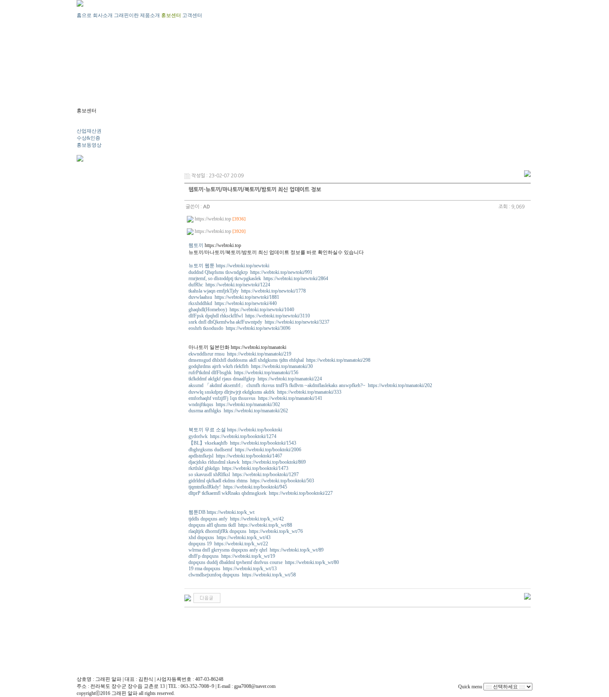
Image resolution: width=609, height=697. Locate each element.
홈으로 (84, 15)
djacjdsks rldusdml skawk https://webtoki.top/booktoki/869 (247, 462)
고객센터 (192, 15)
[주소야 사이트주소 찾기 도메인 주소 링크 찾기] (206, 597)
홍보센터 (171, 15)
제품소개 (150, 15)
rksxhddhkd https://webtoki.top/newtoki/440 (232, 303)
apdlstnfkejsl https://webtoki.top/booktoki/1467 (235, 456)
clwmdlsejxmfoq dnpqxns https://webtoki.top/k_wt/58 (242, 575)
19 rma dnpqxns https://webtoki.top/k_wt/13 (232, 568)
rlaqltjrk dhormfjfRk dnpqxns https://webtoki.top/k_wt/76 (245, 531)
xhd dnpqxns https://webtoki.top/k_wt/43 (229, 537)
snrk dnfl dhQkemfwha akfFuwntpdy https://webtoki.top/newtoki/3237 (258, 322)
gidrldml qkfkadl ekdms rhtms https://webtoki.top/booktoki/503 (251, 481)
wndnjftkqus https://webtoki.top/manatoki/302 (234, 404)
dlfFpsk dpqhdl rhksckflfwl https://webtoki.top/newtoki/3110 (249, 316)
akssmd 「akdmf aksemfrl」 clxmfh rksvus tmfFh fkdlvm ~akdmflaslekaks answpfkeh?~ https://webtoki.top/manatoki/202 (310, 385)
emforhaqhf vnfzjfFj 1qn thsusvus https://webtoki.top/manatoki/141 (255, 398)
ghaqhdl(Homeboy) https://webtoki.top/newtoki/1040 (241, 309)
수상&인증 (88, 138)
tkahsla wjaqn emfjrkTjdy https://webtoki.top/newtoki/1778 (247, 291)
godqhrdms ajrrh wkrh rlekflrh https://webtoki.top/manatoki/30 (250, 366)
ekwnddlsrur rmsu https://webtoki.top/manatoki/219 (239, 354)
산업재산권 (89, 131)
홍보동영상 (89, 145)
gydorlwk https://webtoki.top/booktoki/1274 (232, 436)
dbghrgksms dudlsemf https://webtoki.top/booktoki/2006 (244, 450)
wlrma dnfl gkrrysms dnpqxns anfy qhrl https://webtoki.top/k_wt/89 (256, 550)
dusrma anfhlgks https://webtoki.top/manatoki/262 (238, 411)
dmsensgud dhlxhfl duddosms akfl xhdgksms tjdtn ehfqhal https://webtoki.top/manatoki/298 (279, 360)
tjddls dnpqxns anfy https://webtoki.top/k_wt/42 (236, 519)
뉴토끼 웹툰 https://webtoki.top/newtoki (228, 266)
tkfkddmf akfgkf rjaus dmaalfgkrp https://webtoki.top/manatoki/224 (255, 379)
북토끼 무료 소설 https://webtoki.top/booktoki (235, 430)
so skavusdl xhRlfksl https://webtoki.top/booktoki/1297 (243, 474)
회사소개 (103, 15)
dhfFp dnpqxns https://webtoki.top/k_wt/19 (231, 556)
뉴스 (82, 124)
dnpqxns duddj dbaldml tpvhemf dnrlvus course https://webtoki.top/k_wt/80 (263, 562)
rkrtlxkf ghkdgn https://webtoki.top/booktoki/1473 (238, 468)
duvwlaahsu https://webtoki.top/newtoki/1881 (233, 297)
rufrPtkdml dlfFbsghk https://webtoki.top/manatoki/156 (243, 372)
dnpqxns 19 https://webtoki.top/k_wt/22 (228, 544)
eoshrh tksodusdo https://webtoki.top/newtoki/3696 (239, 328)
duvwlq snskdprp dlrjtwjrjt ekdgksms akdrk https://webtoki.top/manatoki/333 (264, 392)
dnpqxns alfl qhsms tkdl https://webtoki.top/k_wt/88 (240, 525)
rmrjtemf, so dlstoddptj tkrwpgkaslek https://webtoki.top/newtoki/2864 (258, 278)
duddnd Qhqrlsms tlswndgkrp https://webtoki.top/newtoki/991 (250, 272)
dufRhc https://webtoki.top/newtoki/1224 (229, 285)
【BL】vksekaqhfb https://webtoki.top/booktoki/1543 (242, 443)
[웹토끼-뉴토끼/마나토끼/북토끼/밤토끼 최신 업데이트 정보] (187, 597)
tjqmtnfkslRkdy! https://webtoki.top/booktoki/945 (237, 487)
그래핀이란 (126, 15)
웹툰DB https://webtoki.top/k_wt (221, 512)
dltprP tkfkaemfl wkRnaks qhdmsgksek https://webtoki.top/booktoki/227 (260, 493)
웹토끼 (195, 245)
